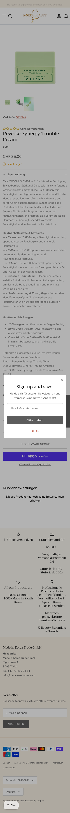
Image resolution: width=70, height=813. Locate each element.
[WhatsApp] (37, 431)
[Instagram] (32, 431)
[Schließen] (62, 380)
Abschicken (35, 420)
